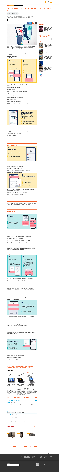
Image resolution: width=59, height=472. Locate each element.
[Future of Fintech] (50, 457)
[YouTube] (44, 465)
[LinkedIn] (31, 23)
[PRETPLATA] (19, 465)
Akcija (15, 446)
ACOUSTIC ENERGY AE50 (11, 438)
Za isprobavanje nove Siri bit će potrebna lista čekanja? (48, 74)
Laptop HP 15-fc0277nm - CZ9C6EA (11, 385)
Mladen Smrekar (11, 20)
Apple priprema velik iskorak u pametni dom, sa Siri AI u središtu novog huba (48, 45)
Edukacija (13, 5)
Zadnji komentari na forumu (14, 400)
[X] (47, 465)
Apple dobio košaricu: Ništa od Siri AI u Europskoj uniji (48, 62)
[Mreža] (20, 457)
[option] (11, 385)
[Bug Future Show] (35, 456)
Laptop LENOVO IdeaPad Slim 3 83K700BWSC (31, 385)
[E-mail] (33, 23)
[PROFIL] (51, 2)
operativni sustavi (16, 5)
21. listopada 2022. (13, 406)
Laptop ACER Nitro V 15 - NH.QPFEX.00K (21, 385)
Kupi (15, 397)
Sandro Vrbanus (46, 59)
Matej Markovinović (46, 71)
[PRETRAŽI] (51, 39)
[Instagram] (49, 465)
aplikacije (20, 5)
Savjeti (7, 5)
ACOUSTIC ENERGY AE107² (32, 438)
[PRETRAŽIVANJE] (48, 2)
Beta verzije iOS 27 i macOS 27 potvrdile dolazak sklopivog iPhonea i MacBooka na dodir (20, 366)
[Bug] (14, 457)
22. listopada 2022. (12, 402)
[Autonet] (27, 457)
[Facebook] (28, 23)
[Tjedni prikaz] (46, 2)
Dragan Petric (45, 31)
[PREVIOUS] (34, 370)
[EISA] (37, 464)
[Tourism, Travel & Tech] (46, 457)
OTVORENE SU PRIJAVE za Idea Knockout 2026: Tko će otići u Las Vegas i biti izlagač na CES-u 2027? (48, 29)
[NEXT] (36, 370)
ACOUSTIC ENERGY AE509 (21, 438)
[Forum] (9, 457)
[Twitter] (30, 23)
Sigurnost (10, 5)
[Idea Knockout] (41, 457)
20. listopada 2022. (14, 414)
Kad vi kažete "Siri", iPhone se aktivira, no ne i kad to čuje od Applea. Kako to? (18, 367)
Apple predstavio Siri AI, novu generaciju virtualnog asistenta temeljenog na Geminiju (48, 69)
